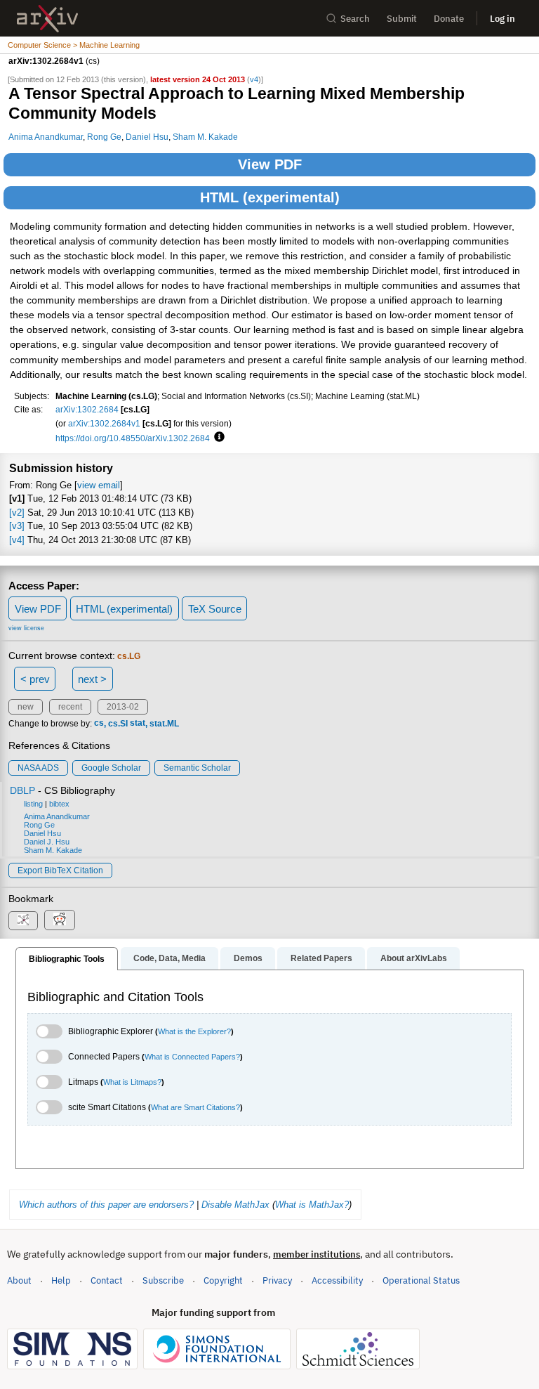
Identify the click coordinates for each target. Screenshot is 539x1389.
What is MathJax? (312, 1204)
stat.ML (164, 724)
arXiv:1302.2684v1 (104, 423)
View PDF (270, 164)
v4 (254, 79)
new (26, 707)
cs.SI (118, 724)
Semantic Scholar (197, 768)
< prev (35, 679)
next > (92, 679)
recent (70, 707)
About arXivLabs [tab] (413, 958)
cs (99, 724)
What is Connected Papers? (192, 1056)
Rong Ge (104, 136)
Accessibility (337, 1280)
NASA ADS (38, 768)
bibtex (59, 804)
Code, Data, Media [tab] (169, 958)
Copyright (223, 1280)
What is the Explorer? (194, 1031)
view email (98, 485)
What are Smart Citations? (195, 1107)
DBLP (22, 790)
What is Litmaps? (132, 1082)
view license (26, 628)
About (19, 1280)
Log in (502, 19)
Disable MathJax (235, 1204)
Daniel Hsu (147, 136)
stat (137, 724)
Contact (107, 1280)
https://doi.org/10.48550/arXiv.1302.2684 (132, 438)
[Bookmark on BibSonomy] (23, 920)
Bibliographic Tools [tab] (67, 959)
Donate (449, 19)
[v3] (17, 526)
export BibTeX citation (60, 870)
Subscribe (163, 1280)
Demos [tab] (248, 958)
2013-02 (123, 707)
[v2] (17, 512)
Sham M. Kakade (205, 136)
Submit (402, 19)
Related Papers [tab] (321, 958)
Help (61, 1280)
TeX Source (214, 609)
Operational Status (421, 1280)
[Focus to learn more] (217, 437)
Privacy (277, 1280)
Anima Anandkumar (45, 136)
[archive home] (47, 18)
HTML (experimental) (270, 197)
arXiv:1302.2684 (87, 409)
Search (355, 19)
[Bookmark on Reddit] (59, 920)
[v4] (17, 540)
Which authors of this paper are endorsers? (106, 1204)
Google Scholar (111, 768)
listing (33, 804)
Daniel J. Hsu (46, 841)
